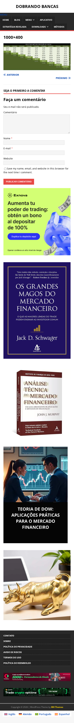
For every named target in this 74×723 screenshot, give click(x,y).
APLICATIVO (46, 19)
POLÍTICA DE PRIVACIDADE (17, 646)
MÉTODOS (59, 26)
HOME (6, 19)
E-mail (7, 148)
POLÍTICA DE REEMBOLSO (17, 663)
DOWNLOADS (39, 26)
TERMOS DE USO (12, 657)
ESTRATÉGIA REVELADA (14, 26)
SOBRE (7, 641)
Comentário (10, 112)
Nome (7, 138)
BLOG (17, 19)
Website (8, 158)
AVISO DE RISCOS (12, 652)
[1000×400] (37, 68)
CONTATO (8, 635)
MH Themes (57, 707)
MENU (28, 19)
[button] (3, 14)
